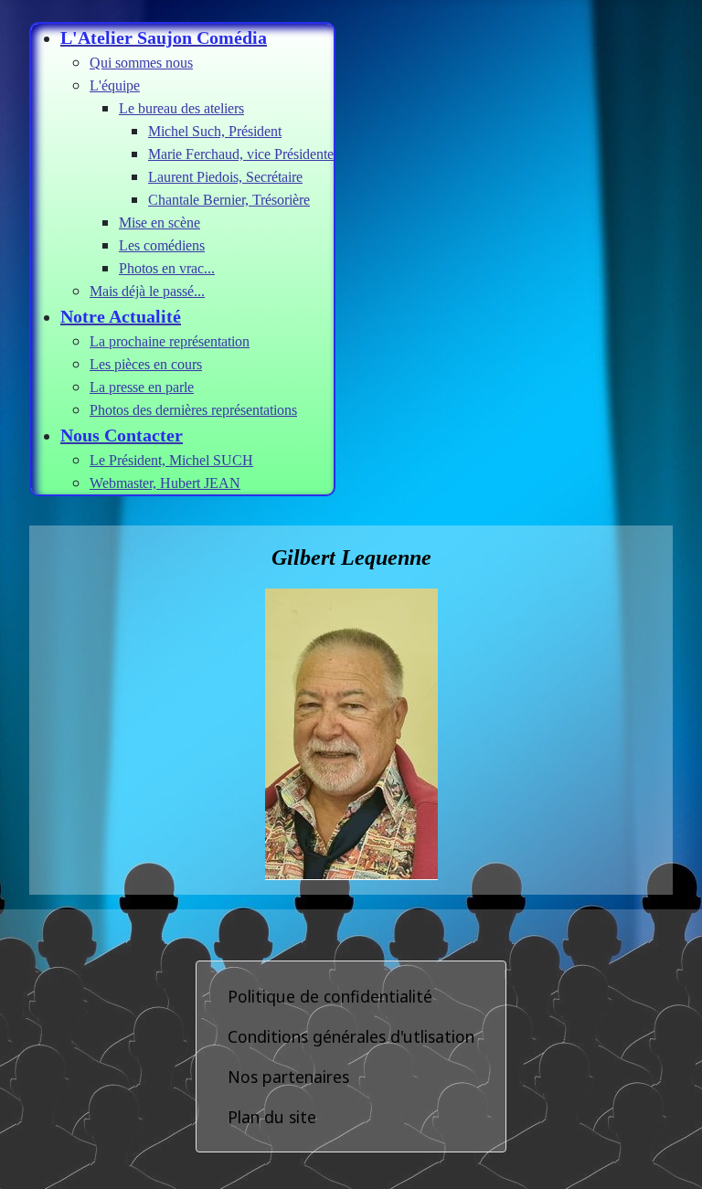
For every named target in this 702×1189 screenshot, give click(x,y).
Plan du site (272, 1117)
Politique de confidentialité (330, 996)
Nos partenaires (288, 1077)
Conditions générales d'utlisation (351, 1036)
